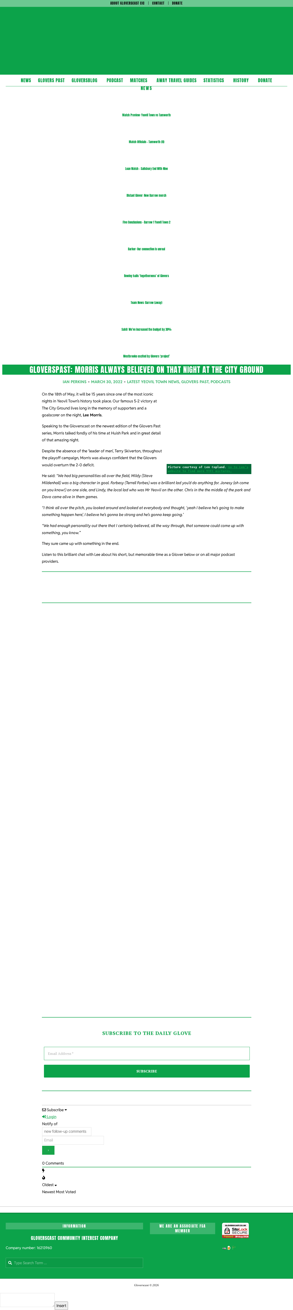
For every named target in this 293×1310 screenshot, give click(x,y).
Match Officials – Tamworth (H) (146, 142)
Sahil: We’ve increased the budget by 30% (146, 329)
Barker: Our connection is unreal (146, 249)
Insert (61, 1305)
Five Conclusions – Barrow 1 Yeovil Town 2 (146, 222)
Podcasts (221, 381)
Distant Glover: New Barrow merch (146, 195)
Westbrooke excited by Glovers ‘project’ (146, 356)
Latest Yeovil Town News (153, 381)
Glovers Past (195, 381)
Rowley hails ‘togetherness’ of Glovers (146, 276)
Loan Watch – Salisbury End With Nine (146, 168)
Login (51, 1116)
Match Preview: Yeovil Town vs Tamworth (146, 115)
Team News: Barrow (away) (146, 302)
